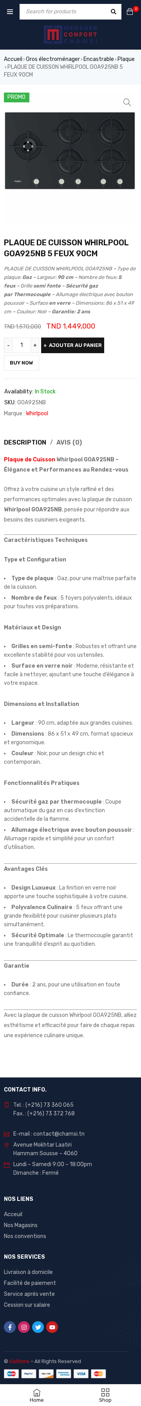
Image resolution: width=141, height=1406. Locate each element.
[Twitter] (38, 1327)
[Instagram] (24, 1327)
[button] (127, 102)
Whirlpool (37, 413)
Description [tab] (25, 442)
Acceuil (13, 1214)
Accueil (13, 59)
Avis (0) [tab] (69, 442)
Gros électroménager (53, 59)
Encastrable (98, 59)
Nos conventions (25, 1236)
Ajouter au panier (75, 345)
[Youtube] (52, 1327)
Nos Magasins (21, 1225)
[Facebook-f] (10, 1327)
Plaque (126, 59)
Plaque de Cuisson (29, 459)
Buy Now (21, 363)
